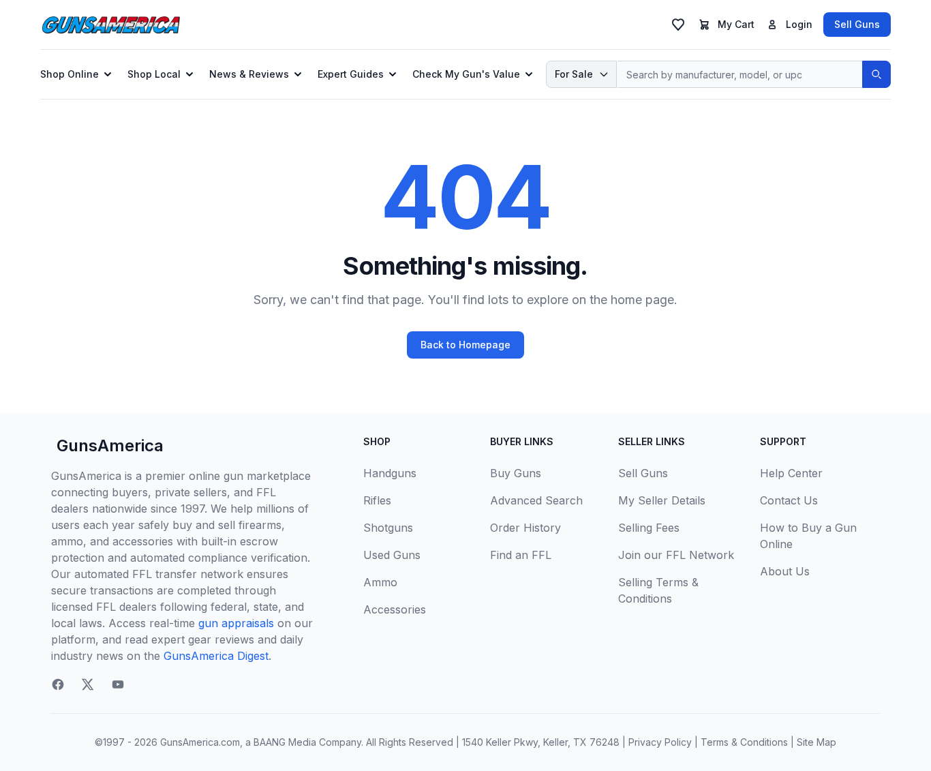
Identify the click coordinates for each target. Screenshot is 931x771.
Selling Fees (649, 527)
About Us (785, 571)
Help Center (791, 473)
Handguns (389, 473)
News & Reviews (249, 74)
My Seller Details (661, 500)
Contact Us (789, 500)
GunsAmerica (110, 445)
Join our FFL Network (676, 555)
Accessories (394, 609)
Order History (525, 527)
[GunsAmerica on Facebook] (58, 684)
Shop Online (69, 74)
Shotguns (388, 527)
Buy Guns (515, 473)
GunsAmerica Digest (216, 656)
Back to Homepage (465, 344)
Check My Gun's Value (466, 74)
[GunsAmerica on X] (88, 684)
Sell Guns (857, 24)
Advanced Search (536, 500)
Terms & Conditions (744, 742)
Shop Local (154, 74)
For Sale (574, 74)
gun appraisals (236, 623)
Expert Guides (351, 74)
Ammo (380, 582)
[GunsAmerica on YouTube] (118, 684)
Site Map (816, 742)
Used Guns (392, 555)
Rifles (377, 500)
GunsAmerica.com (200, 742)
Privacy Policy (660, 742)
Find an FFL (520, 555)
